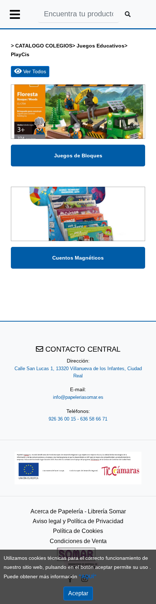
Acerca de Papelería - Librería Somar (78, 511)
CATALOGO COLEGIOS (43, 46)
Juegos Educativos (100, 46)
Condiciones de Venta (78, 541)
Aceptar (78, 593)
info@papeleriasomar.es (78, 397)
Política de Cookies (78, 531)
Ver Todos (34, 71)
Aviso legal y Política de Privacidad (78, 521)
